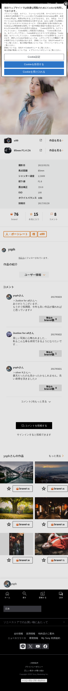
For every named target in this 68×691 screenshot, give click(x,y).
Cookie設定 (34, 56)
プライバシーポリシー (39, 50)
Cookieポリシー (31, 48)
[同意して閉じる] (65, 4)
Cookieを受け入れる (34, 71)
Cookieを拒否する (34, 64)
